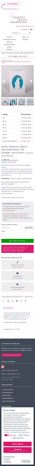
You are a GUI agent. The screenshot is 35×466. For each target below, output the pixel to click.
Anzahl (3, 231)
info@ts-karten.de (19, 218)
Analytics (26, 435)
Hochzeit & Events (8, 389)
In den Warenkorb (18, 241)
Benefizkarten (28, 296)
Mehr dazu (20, 250)
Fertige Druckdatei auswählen (9, 224)
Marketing (20, 438)
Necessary (13, 435)
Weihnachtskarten (8, 398)
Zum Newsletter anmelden (11, 355)
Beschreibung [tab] (8, 308)
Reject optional (17, 444)
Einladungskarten (8, 392)
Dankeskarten (7, 395)
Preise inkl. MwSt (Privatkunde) (25, 26)
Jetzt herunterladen (9, 210)
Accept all (17, 449)
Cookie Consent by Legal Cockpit (26, 461)
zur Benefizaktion (12, 4)
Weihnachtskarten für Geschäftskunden (12, 296)
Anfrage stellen (25, 141)
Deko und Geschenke (9, 401)
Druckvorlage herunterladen (12, 203)
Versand (13, 162)
